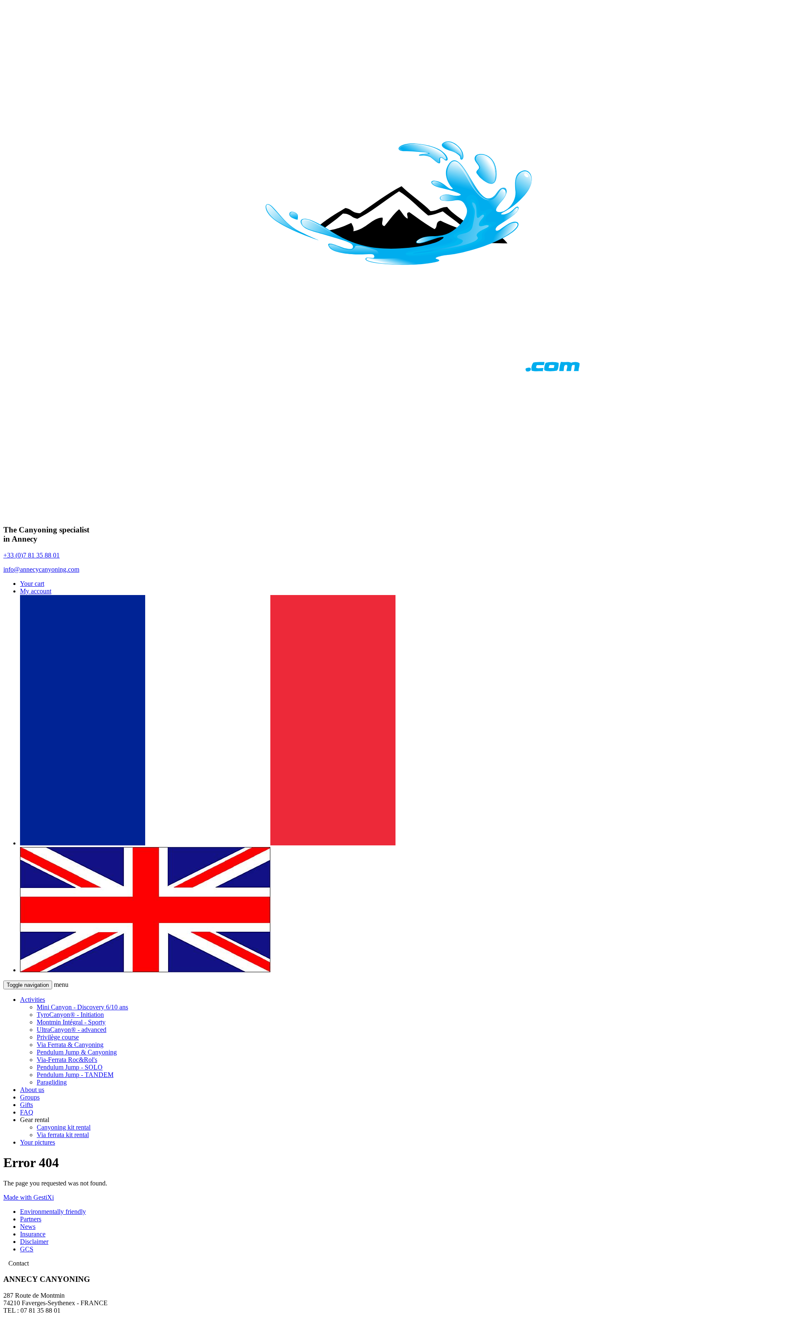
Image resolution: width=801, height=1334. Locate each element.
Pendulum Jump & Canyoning (77, 1052)
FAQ (26, 1112)
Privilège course (58, 1037)
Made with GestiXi (28, 1197)
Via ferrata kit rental (63, 1134)
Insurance (32, 1234)
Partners (30, 1219)
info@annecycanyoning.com (41, 569)
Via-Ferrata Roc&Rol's (67, 1059)
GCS (26, 1249)
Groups (30, 1097)
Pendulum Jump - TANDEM (75, 1074)
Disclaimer (34, 1241)
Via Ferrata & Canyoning (70, 1044)
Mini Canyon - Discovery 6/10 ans (82, 1007)
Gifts (26, 1104)
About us (32, 1089)
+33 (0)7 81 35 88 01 (31, 555)
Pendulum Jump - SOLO (70, 1067)
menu (61, 984)
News (27, 1226)
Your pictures (37, 1142)
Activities (32, 999)
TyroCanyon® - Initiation (70, 1014)
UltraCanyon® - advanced (71, 1029)
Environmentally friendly (53, 1211)
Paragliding (52, 1082)
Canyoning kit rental (64, 1127)
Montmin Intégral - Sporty (71, 1022)
